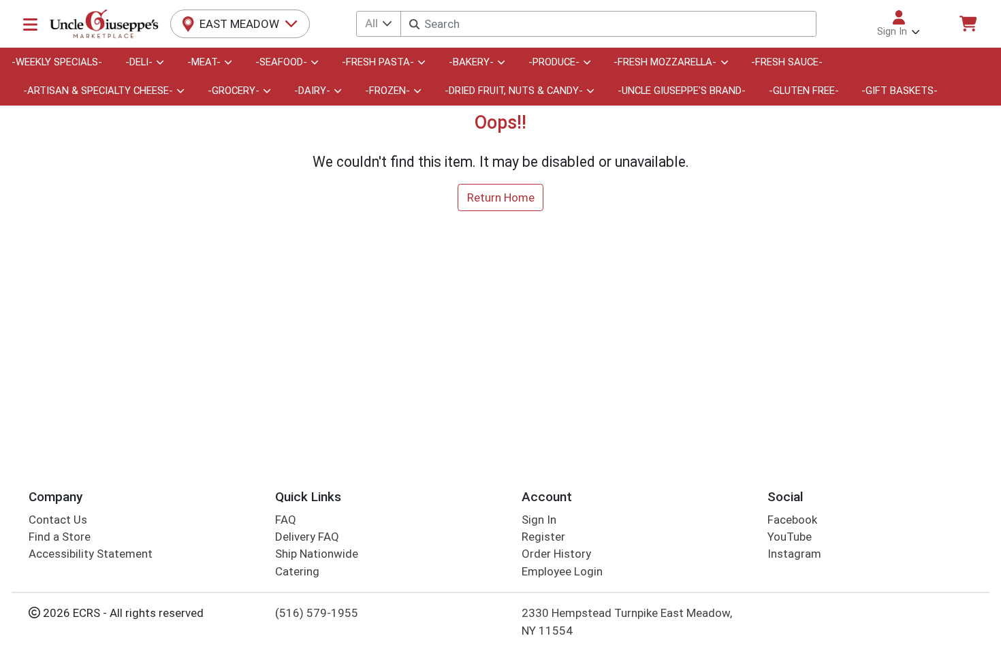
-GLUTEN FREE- (804, 90)
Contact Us (58, 519)
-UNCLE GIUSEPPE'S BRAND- (682, 90)
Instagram (794, 553)
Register (543, 536)
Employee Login (562, 571)
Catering (297, 571)
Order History (556, 553)
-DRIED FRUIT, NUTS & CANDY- (514, 90)
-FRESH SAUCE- (787, 62)
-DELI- (139, 62)
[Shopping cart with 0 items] (967, 23)
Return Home (501, 197)
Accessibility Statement (91, 553)
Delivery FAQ (307, 536)
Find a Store (60, 536)
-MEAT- (204, 62)
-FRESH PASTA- (378, 62)
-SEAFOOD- (281, 62)
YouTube (789, 536)
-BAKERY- (471, 62)
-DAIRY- (312, 90)
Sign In (539, 519)
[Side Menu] (30, 24)
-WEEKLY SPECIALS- (57, 62)
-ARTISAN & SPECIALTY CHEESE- (98, 90)
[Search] (414, 24)
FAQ (285, 519)
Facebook (792, 519)
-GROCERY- (233, 90)
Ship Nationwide (316, 553)
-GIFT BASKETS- (899, 90)
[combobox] (608, 24)
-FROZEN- (387, 90)
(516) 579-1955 (316, 613)
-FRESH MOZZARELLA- (665, 62)
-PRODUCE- (553, 62)
